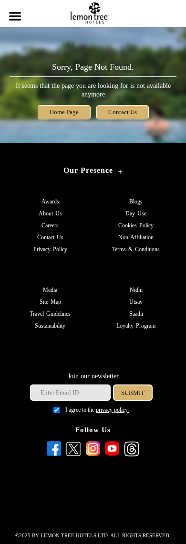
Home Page (64, 112)
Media (50, 290)
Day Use (135, 213)
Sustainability (50, 325)
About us (50, 213)
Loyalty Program (135, 325)
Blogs (136, 201)
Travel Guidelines (50, 313)
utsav (136, 302)
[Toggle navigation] (14, 10)
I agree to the (97, 409)
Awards (50, 201)
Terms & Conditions (136, 249)
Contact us (50, 237)
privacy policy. (112, 409)
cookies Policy (136, 225)
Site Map (50, 302)
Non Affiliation (136, 237)
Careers (50, 225)
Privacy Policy (50, 249)
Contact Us (122, 112)
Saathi (136, 313)
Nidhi (136, 290)
